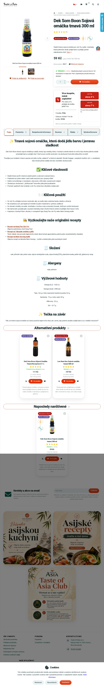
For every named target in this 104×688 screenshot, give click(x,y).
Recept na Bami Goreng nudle (18, 237)
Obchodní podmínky (10, 639)
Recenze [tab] (59, 132)
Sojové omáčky (69, 13)
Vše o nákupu (9, 636)
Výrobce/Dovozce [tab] (90, 132)
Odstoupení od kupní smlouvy (13, 652)
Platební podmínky (10, 642)
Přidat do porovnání (37, 78)
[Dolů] (65, 83)
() (66, 32)
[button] (47, 38)
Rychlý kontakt (76, 649)
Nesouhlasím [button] (52, 682)
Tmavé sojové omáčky (83, 13)
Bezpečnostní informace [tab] (41, 132)
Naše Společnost (26, 661)
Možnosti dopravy (77, 64)
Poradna (39, 636)
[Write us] (68, 649)
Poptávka (38, 639)
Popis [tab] (9, 132)
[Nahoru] (65, 81)
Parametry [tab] (21, 132)
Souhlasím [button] (65, 682)
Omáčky (60, 13)
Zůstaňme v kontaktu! (42, 642)
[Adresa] (68, 640)
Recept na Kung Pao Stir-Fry (18, 227)
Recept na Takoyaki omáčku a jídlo (20, 232)
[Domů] (10, 4)
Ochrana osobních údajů (11, 655)
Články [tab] (74, 132)
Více (68, 52)
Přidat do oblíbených (19, 78)
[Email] (81, 4)
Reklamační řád (8, 649)
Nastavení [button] (38, 682)
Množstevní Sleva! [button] (60, 38)
